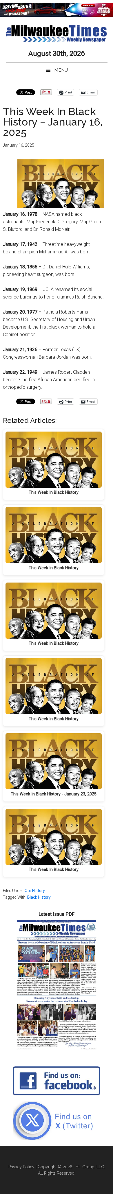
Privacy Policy (21, 1166)
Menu (61, 70)
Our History (35, 890)
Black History (39, 897)
